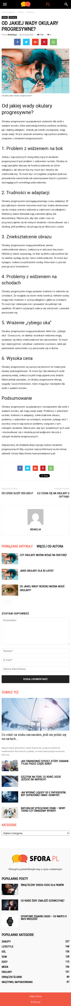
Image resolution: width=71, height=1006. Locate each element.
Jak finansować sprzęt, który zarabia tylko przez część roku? (45, 762)
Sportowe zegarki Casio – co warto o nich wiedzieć (44, 918)
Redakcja (12, 34)
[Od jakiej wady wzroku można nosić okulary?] (10, 590)
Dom (4, 956)
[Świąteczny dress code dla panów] (10, 889)
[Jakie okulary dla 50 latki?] (10, 574)
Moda (5, 17)
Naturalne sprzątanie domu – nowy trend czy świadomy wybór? (43, 809)
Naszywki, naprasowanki (17, 982)
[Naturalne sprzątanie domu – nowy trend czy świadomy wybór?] (10, 812)
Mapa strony (35, 996)
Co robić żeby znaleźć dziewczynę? (42, 900)
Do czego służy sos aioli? (17, 493)
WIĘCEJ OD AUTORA (50, 546)
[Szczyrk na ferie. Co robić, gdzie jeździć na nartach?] (10, 781)
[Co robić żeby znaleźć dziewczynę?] (10, 904)
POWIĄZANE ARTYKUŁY (17, 546)
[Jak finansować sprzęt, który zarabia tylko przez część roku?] (10, 765)
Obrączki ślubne (12, 977)
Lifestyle (7, 946)
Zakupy (6, 941)
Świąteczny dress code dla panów (42, 885)
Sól (4, 951)
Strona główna (8, 12)
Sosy (5, 961)
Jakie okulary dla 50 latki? (36, 570)
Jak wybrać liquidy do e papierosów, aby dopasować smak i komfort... (43, 794)
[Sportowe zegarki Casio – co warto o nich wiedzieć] (10, 921)
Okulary (13, 17)
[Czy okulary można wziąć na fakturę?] (10, 558)
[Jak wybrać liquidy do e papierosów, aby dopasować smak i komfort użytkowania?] (10, 797)
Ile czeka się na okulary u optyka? (53, 495)
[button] (66, 4)
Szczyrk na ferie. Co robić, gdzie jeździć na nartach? (41, 778)
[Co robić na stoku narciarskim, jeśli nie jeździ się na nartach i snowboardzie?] (35, 714)
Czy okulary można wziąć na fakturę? (43, 555)
